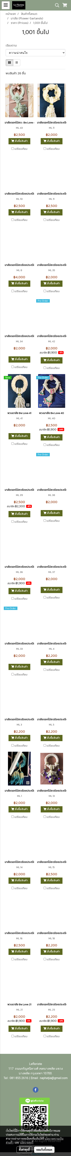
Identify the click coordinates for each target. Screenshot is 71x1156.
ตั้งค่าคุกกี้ (24, 1149)
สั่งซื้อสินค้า (21, 141)
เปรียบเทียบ (20, 149)
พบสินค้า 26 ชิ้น (16, 73)
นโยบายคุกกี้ (26, 1142)
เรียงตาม (12, 45)
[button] (56, 5)
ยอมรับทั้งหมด (44, 1149)
